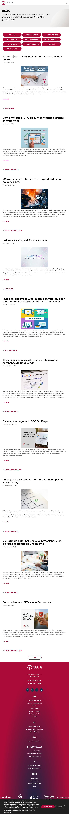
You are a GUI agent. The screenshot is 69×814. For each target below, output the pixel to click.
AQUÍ (10, 812)
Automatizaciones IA (34, 768)
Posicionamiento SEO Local (34, 729)
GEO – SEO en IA (34, 732)
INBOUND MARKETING (51, 39)
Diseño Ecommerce (34, 706)
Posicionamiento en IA (34, 765)
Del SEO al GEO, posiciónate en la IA (25, 240)
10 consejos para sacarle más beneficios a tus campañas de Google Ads (30, 361)
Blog (34, 786)
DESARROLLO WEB (51, 35)
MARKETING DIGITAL (32, 44)
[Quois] (7, 3)
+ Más (34, 657)
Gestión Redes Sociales (34, 753)
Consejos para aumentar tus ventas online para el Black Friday (33, 481)
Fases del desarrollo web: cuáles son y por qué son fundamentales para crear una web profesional (34, 300)
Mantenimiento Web (34, 714)
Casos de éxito (34, 781)
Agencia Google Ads (34, 741)
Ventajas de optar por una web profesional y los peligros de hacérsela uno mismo (32, 542)
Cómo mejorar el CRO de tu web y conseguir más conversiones (33, 119)
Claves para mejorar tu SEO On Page (25, 421)
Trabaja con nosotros (34, 783)
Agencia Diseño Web (34, 700)
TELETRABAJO (12, 49)
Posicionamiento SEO (34, 726)
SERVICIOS (51, 44)
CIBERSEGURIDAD (32, 35)
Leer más (6, 99)
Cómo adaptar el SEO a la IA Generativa (27, 602)
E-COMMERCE (12, 39)
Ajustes (60, 807)
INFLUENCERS (12, 44)
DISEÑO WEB (9, 289)
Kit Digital (34, 716)
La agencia (34, 778)
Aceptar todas (48, 807)
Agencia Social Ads (34, 751)
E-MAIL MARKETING (31, 39)
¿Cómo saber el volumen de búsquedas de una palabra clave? (32, 180)
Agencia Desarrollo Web (34, 703)
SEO (20, 230)
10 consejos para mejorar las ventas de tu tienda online (32, 58)
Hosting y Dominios (34, 711)
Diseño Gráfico (34, 708)
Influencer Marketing (35, 756)
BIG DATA (12, 35)
